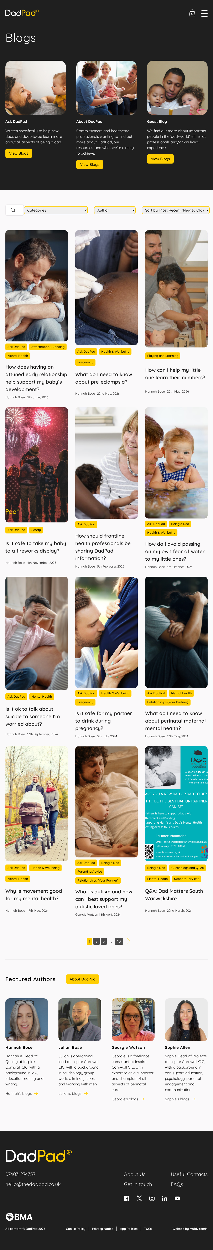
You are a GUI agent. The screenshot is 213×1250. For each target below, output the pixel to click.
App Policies (128, 1229)
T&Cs (148, 1229)
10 (119, 941)
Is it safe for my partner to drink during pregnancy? (103, 720)
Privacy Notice (102, 1229)
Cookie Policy (75, 1229)
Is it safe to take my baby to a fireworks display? (35, 547)
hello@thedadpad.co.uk (33, 1184)
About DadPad (82, 979)
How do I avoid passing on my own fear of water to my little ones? (175, 551)
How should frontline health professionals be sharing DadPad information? (103, 547)
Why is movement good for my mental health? (33, 894)
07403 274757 (20, 1174)
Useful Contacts (189, 1174)
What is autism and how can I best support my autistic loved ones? (103, 899)
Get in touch (138, 1184)
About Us (134, 1174)
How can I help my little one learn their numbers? (175, 374)
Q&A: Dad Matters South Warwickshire (174, 894)
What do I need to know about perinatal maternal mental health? (175, 720)
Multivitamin (199, 1229)
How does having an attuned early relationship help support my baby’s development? (36, 378)
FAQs (177, 1184)
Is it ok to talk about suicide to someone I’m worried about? (32, 716)
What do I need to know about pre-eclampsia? (103, 378)
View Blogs (18, 153)
